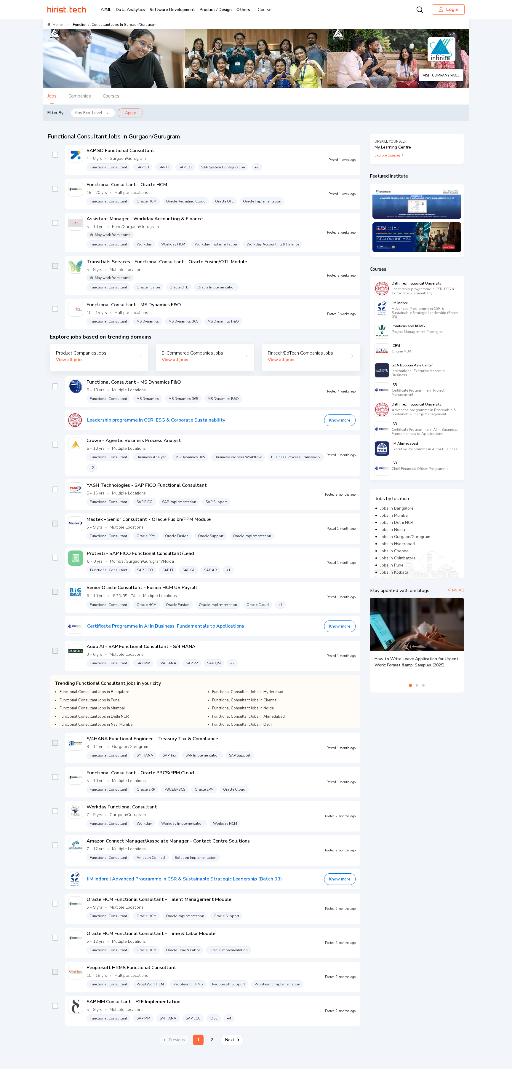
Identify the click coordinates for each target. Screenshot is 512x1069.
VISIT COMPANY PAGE (441, 75)
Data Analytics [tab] (130, 9)
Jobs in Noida (392, 529)
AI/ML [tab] (106, 9)
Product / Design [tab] (216, 9)
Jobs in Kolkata (394, 572)
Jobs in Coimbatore (398, 558)
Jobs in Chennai (394, 551)
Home (58, 24)
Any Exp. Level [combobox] (88, 113)
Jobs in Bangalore (397, 508)
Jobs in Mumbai (394, 515)
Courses (265, 9)
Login (452, 9)
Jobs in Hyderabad (397, 544)
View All (456, 590)
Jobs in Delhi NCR (396, 522)
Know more (340, 420)
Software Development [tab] (172, 9)
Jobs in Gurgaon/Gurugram (405, 537)
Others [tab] (243, 9)
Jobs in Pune (392, 565)
